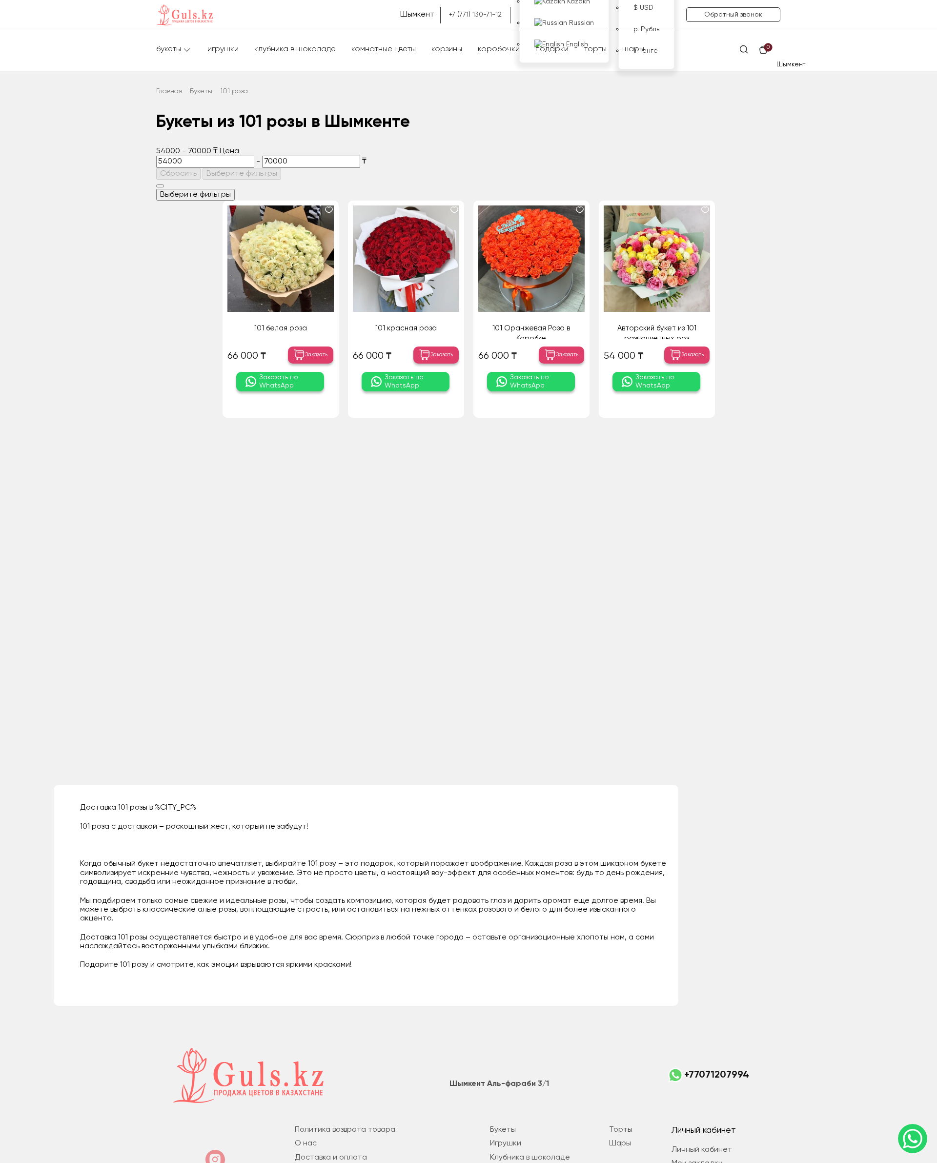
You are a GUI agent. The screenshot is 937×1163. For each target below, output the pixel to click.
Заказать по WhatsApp (278, 381)
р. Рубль (646, 29)
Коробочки (499, 49)
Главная (169, 91)
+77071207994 (716, 1075)
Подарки (552, 49)
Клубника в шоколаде (295, 49)
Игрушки (223, 49)
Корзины (446, 49)
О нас (306, 1143)
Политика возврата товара (345, 1130)
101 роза (234, 91)
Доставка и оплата (331, 1158)
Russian (580, 23)
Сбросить (178, 174)
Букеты (168, 49)
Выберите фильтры (241, 174)
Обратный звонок (733, 14)
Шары (633, 49)
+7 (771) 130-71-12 (475, 14)
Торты (595, 49)
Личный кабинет (702, 1150)
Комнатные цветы (383, 49)
